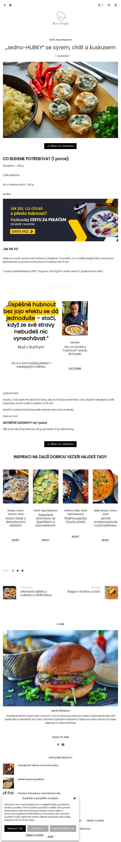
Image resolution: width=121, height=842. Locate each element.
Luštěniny (38, 510)
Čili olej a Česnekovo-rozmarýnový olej (39, 793)
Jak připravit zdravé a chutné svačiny (38, 765)
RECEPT (15, 539)
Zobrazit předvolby (63, 828)
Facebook (13, 570)
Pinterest (22, 570)
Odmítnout (37, 828)
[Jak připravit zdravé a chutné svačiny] (8, 768)
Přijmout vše (15, 828)
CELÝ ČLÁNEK (75, 368)
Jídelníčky (75, 342)
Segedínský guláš (105, 518)
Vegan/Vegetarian (64, 39)
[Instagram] (10, 5)
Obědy (47, 510)
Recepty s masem (79, 510)
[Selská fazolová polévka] (8, 782)
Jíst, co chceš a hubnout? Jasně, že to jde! (75, 350)
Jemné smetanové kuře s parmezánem (76, 521)
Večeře (52, 39)
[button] (74, 798)
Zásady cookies (34, 835)
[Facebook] (4, 5)
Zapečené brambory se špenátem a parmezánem (16, 520)
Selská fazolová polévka (31, 779)
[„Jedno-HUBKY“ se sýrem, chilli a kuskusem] (60, 99)
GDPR (50, 836)
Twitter (17, 570)
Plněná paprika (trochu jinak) (46, 520)
